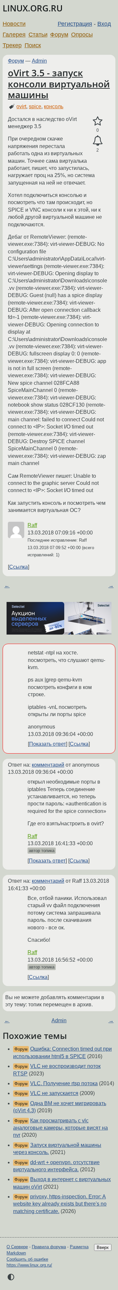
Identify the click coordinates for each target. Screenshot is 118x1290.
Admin (39, 61)
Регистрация (75, 24)
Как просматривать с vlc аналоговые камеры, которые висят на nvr (60, 1128)
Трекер (12, 45)
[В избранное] (97, 121)
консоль (53, 106)
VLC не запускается (54, 1093)
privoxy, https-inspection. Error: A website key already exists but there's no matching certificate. (60, 1204)
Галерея (14, 34)
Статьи (38, 34)
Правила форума (49, 1246)
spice (35, 106)
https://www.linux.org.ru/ (29, 1265)
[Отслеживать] (97, 141)
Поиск (33, 45)
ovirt (21, 106)
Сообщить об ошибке (27, 1259)
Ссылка (18, 567)
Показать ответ (47, 744)
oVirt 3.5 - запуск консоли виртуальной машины (59, 84)
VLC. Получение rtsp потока (64, 1083)
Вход (104, 24)
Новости (14, 24)
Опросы (82, 34)
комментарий (48, 765)
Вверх (103, 1247)
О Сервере (17, 1246)
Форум (59, 34)
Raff (32, 525)
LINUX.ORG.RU (33, 8)
